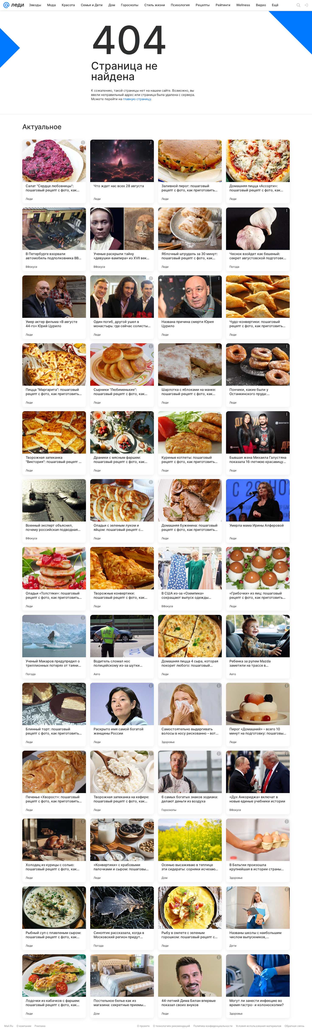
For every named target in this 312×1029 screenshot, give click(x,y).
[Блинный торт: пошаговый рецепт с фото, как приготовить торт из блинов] (54, 714)
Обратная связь (294, 1026)
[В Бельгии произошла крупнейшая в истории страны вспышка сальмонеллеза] (258, 850)
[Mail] (6, 5)
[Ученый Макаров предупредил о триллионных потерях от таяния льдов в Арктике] (54, 647)
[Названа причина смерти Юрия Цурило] (190, 307)
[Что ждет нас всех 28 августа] (122, 171)
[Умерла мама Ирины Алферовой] (258, 511)
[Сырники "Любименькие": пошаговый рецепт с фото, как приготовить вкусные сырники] (122, 375)
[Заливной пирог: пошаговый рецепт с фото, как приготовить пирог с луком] (190, 171)
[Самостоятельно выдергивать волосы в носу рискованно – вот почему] (190, 714)
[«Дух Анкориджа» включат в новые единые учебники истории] (258, 782)
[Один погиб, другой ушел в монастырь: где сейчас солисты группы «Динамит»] (122, 307)
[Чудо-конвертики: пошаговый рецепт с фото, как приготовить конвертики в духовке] (258, 307)
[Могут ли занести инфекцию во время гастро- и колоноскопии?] (258, 986)
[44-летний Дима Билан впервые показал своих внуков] (190, 986)
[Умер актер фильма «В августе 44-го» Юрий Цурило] (54, 307)
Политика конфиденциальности (212, 1026)
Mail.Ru (8, 1026)
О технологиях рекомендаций (171, 1026)
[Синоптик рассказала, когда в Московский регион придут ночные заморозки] (122, 918)
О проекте (143, 1026)
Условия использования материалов (258, 1026)
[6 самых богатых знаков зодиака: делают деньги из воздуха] (190, 782)
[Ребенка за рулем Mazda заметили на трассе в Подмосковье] (258, 647)
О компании (24, 1026)
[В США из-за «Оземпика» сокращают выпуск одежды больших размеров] (190, 579)
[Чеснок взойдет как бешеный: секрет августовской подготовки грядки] (258, 239)
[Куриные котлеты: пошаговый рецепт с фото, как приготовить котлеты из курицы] (190, 443)
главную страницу (137, 99)
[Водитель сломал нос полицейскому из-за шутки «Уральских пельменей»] (122, 647)
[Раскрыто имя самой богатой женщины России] (122, 714)
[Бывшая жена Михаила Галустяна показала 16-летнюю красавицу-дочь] (258, 443)
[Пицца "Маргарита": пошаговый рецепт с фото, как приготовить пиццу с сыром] (54, 375)
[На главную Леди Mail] (16, 5)
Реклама (40, 1026)
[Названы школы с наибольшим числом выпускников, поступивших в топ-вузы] (258, 918)
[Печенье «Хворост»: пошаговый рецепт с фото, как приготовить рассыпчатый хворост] (54, 782)
